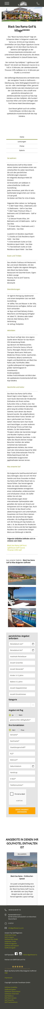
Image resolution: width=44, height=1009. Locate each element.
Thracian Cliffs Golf (14, 550)
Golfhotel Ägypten (11, 943)
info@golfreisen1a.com (16, 928)
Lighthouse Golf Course (16, 548)
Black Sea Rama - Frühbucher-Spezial (22, 877)
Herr (14, 730)
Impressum (8, 978)
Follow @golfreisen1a (30, 955)
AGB (6, 973)
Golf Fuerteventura (11, 1002)
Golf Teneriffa (9, 1000)
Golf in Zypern (9, 937)
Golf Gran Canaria (10, 998)
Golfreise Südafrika (11, 987)
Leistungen (22, 141)
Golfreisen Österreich (12, 994)
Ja (13, 715)
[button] (8, 14)
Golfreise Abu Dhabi (11, 939)
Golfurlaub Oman (10, 935)
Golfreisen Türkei (10, 941)
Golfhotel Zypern (10, 989)
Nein (20, 715)
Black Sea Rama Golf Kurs (17, 545)
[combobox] (22, 705)
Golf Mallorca (9, 996)
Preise (22, 146)
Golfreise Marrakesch (12, 946)
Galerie (22, 150)
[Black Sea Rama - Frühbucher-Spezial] (22, 862)
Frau (22, 730)
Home (22, 137)
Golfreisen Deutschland (12, 991)
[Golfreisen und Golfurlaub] (22, 3)
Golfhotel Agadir (10, 948)
